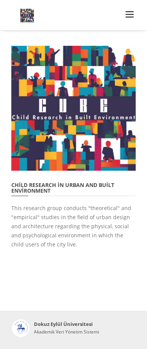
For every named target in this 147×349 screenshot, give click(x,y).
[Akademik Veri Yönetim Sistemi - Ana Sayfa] (20, 328)
